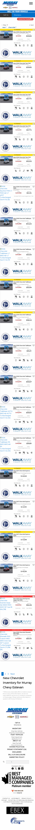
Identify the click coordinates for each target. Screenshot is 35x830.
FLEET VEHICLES (17, 735)
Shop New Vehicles (16, 731)
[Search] (3, 762)
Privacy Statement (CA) (16, 749)
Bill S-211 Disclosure (16, 755)
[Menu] (31, 3)
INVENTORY (16, 728)
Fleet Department (16, 737)
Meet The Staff (17, 743)
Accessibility (15, 798)
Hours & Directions (16, 745)
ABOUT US (17, 741)
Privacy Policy (27, 798)
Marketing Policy (16, 757)
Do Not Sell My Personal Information (20, 800)
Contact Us (6, 798)
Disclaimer (16, 752)
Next (12, 674)
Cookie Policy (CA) (16, 747)
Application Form (17, 739)
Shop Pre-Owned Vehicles (16, 733)
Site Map (4, 800)
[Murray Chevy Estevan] (10, 5)
